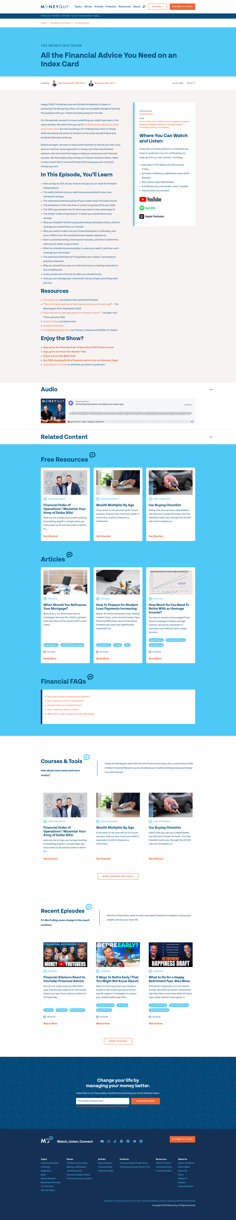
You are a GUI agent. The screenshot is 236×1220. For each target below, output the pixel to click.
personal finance (175, 125)
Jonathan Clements (53, 325)
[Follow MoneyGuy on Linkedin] (141, 1141)
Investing (49, 1010)
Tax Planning (47, 1186)
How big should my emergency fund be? (68, 696)
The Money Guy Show (60, 23)
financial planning (147, 125)
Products (111, 6)
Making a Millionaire (76, 1167)
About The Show (186, 1163)
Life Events (61, 1010)
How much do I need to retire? (63, 709)
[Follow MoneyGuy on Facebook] (127, 1141)
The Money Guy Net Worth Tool (135, 1167)
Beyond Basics (51, 645)
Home (43, 23)
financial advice (164, 122)
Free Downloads (163, 1170)
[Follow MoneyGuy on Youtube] (102, 1141)
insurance (161, 125)
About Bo (182, 1170)
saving (153, 128)
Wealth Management (159, 1010)
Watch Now (50, 1023)
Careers (182, 1182)
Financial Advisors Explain (79, 1178)
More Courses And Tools (118, 876)
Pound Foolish (51, 321)
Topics (78, 6)
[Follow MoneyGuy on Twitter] (134, 1141)
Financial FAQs (105, 1167)
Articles (98, 6)
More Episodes (118, 1041)
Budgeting (46, 1170)
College (117, 645)
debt (154, 122)
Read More (49, 658)
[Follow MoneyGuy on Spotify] (121, 1141)
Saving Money (156, 645)
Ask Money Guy (74, 1170)
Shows (88, 6)
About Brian (184, 1167)
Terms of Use (134, 1201)
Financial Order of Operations (134, 1163)
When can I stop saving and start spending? (71, 713)
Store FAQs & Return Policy (153, 1201)
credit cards (145, 122)
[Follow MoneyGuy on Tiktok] (115, 1141)
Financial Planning (105, 1005)
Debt (127, 645)
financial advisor (181, 122)
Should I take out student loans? (64, 705)
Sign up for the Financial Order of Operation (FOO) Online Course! (78, 347)
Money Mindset (77, 1010)
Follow (156, 6)
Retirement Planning (175, 640)
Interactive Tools (164, 1167)
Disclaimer (108, 1201)
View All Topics (48, 1190)
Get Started (50, 536)
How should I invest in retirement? (65, 701)
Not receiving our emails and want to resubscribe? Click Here (102, 1106)
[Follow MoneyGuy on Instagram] (108, 1141)
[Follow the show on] (164, 199)
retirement (144, 128)
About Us (182, 1159)
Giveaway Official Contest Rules (181, 1201)
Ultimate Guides (106, 1170)
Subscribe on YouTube (55, 364)
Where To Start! (163, 1163)
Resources (125, 6)
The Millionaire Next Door (56, 330)
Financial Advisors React (78, 1174)
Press (180, 1174)
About (136, 6)
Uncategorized (82, 23)
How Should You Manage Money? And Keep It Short (71, 313)
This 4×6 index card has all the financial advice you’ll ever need (77, 304)
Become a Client (182, 6)
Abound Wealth (185, 1186)
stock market (163, 128)
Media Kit (182, 1178)
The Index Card (51, 300)
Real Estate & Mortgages (72, 645)
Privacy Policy (121, 1201)
